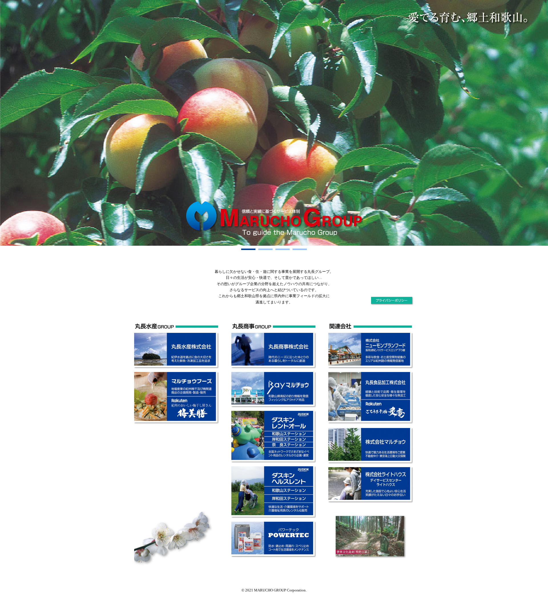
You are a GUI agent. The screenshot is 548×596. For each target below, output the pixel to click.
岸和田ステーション (290, 439)
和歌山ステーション (290, 434)
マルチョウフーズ (193, 384)
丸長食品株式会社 (387, 385)
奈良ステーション (290, 444)
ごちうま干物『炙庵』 (387, 413)
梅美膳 (193, 411)
